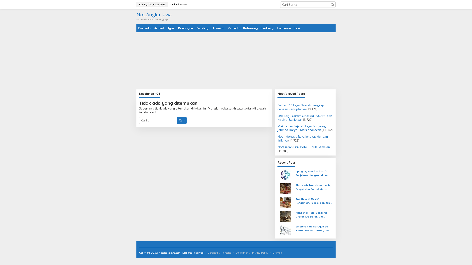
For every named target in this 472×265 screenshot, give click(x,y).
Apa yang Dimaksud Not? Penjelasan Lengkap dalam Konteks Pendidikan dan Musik (314, 173)
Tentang (226, 252)
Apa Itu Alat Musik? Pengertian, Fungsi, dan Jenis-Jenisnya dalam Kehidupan (314, 201)
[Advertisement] (236, 61)
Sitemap (277, 252)
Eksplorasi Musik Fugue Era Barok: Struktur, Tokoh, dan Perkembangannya (312, 228)
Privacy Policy (260, 252)
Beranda (213, 252)
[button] (332, 4)
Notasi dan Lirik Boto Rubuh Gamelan (303, 147)
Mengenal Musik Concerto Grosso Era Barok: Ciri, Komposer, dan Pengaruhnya (314, 215)
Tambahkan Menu (178, 4)
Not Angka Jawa (154, 14)
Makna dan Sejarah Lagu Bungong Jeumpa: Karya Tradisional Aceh (301, 128)
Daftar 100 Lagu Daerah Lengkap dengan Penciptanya (300, 107)
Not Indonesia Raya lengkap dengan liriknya (302, 138)
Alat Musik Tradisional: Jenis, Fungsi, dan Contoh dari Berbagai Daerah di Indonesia (314, 187)
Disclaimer (242, 252)
